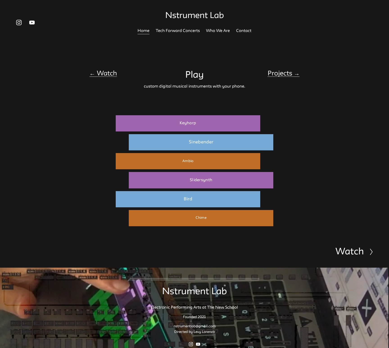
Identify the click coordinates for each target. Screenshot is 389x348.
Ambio (187, 161)
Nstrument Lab (194, 16)
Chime (201, 217)
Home (143, 31)
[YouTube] (32, 22)
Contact (243, 31)
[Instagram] (19, 22)
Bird (188, 199)
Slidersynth (201, 180)
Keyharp (188, 123)
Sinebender (201, 142)
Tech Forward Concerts (178, 31)
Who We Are (218, 31)
